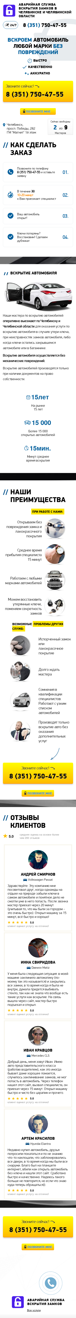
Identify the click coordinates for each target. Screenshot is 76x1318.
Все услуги (34, 1310)
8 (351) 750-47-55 (28, 172)
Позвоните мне (38, 111)
